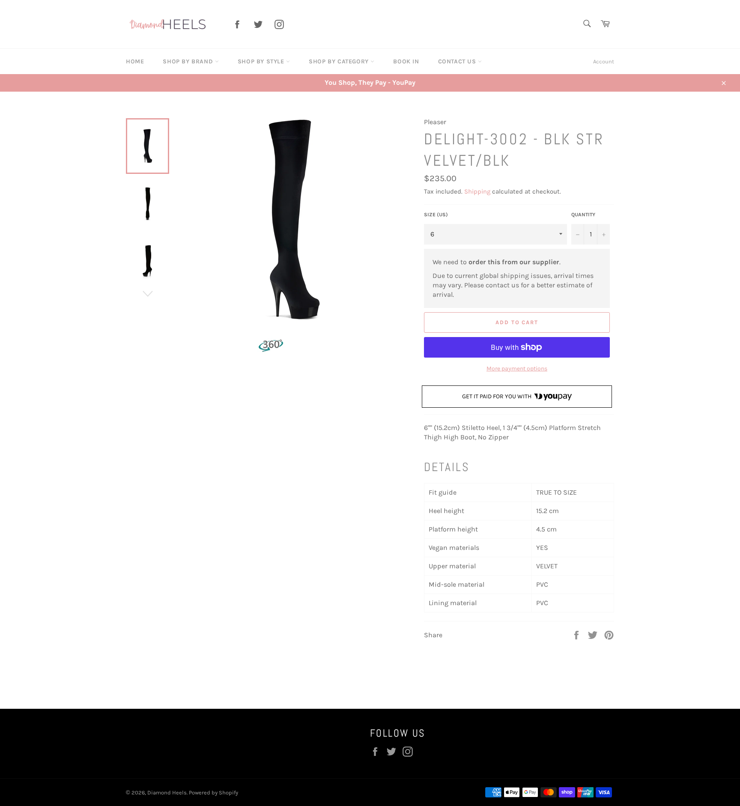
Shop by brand (189, 61)
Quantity (583, 215)
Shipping (477, 191)
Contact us (458, 61)
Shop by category (339, 61)
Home (135, 61)
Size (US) (436, 215)
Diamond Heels (167, 792)
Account (603, 61)
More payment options (516, 368)
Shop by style (262, 61)
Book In (406, 61)
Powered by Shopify (213, 792)
